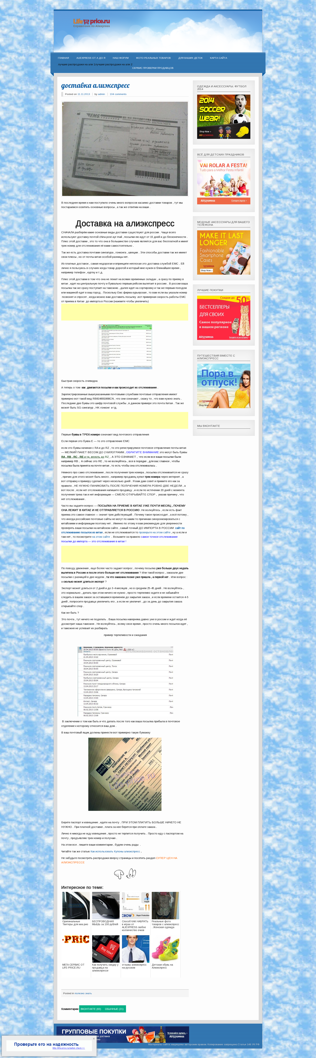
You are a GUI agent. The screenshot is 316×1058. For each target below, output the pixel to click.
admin (101, 94)
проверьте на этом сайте (154, 532)
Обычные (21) (114, 1009)
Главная (63, 58)
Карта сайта (218, 58)
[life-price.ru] (158, 51)
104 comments (118, 94)
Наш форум (121, 58)
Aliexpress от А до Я (90, 58)
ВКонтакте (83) (91, 1009)
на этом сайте (101, 536)
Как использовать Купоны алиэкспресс (115, 851)
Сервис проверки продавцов (153, 68)
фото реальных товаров (153, 58)
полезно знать (83, 993)
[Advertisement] (125, 312)
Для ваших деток (190, 58)
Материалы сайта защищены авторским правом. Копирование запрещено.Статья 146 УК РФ (203, 1044)
